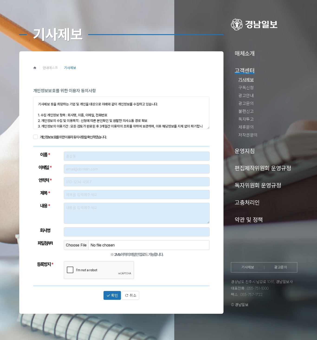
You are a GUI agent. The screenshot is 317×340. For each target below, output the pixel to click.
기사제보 (247, 267)
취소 (132, 295)
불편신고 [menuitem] (246, 111)
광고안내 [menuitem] (246, 95)
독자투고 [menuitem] (246, 119)
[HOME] (34, 68)
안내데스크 (50, 68)
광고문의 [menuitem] (246, 103)
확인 (114, 295)
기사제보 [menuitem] (246, 79)
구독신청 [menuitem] (246, 87)
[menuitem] (244, 54)
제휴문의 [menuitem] (246, 127)
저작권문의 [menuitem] (248, 135)
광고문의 (280, 267)
